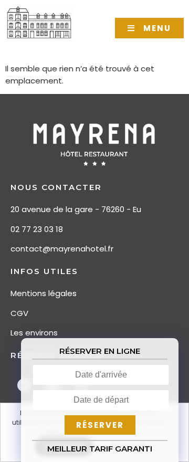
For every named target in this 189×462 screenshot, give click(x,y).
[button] (149, 28)
